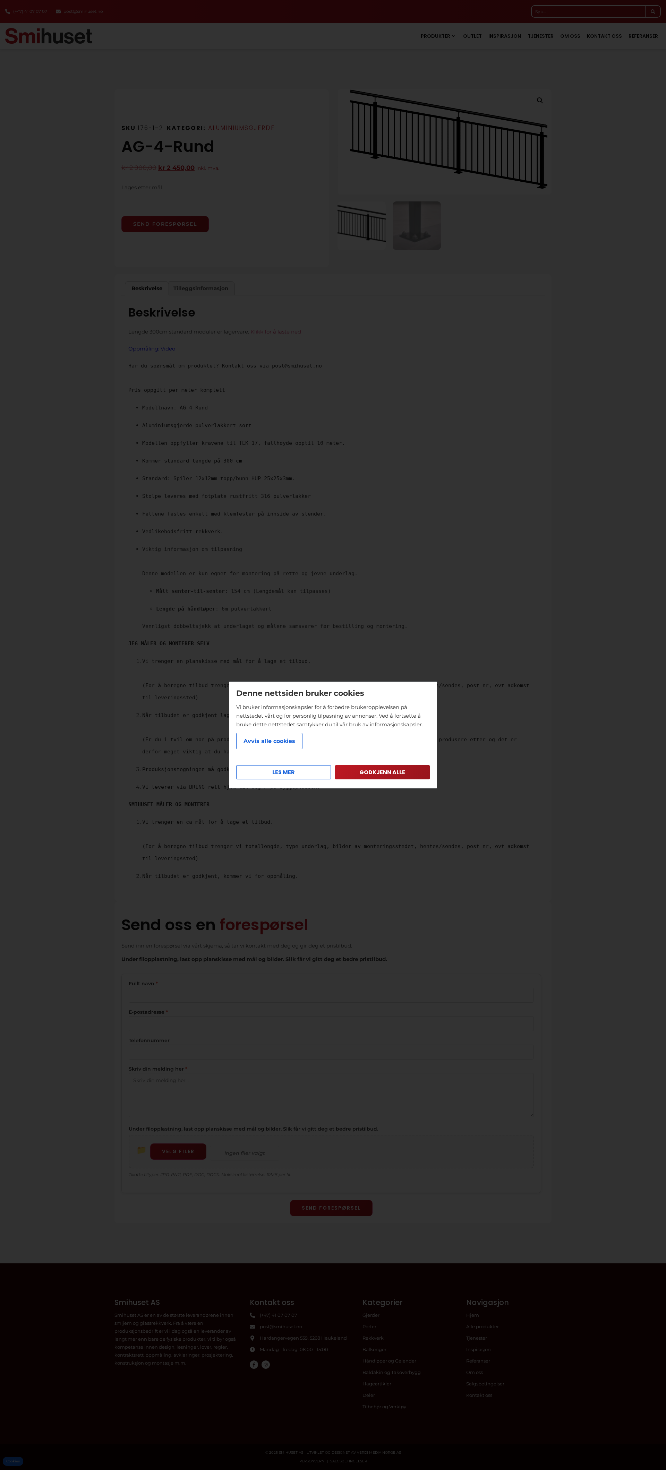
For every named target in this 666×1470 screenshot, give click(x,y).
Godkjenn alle (382, 772)
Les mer (283, 772)
